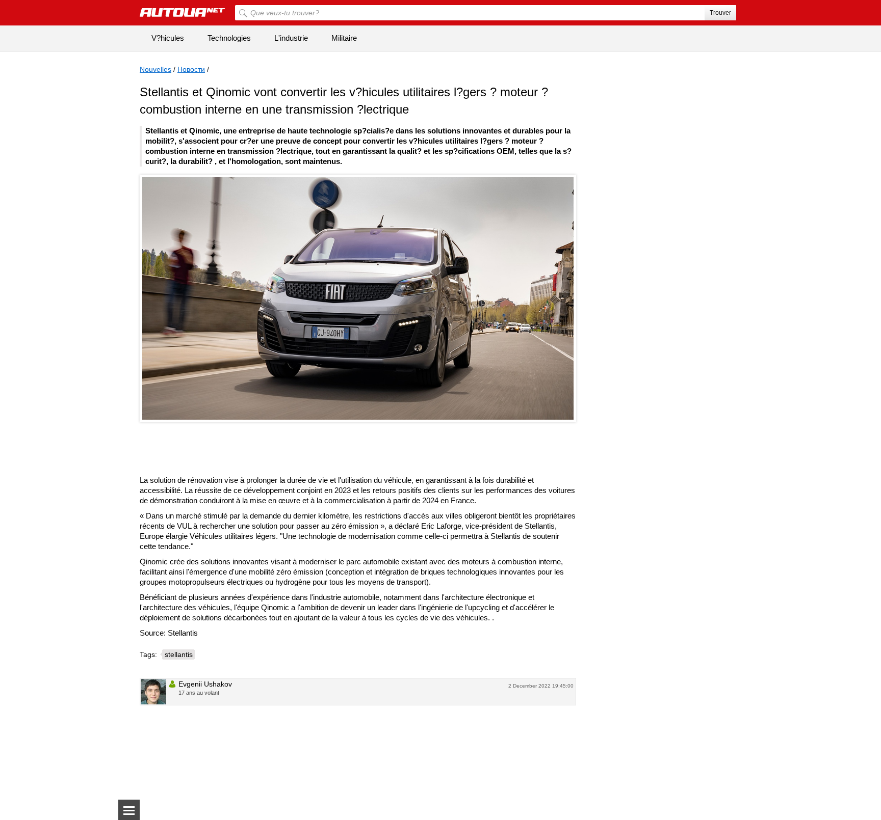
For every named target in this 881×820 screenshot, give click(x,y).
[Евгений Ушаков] (153, 691)
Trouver (720, 12)
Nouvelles (155, 69)
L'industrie (291, 38)
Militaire (344, 38)
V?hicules (167, 38)
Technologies (229, 38)
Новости (191, 69)
